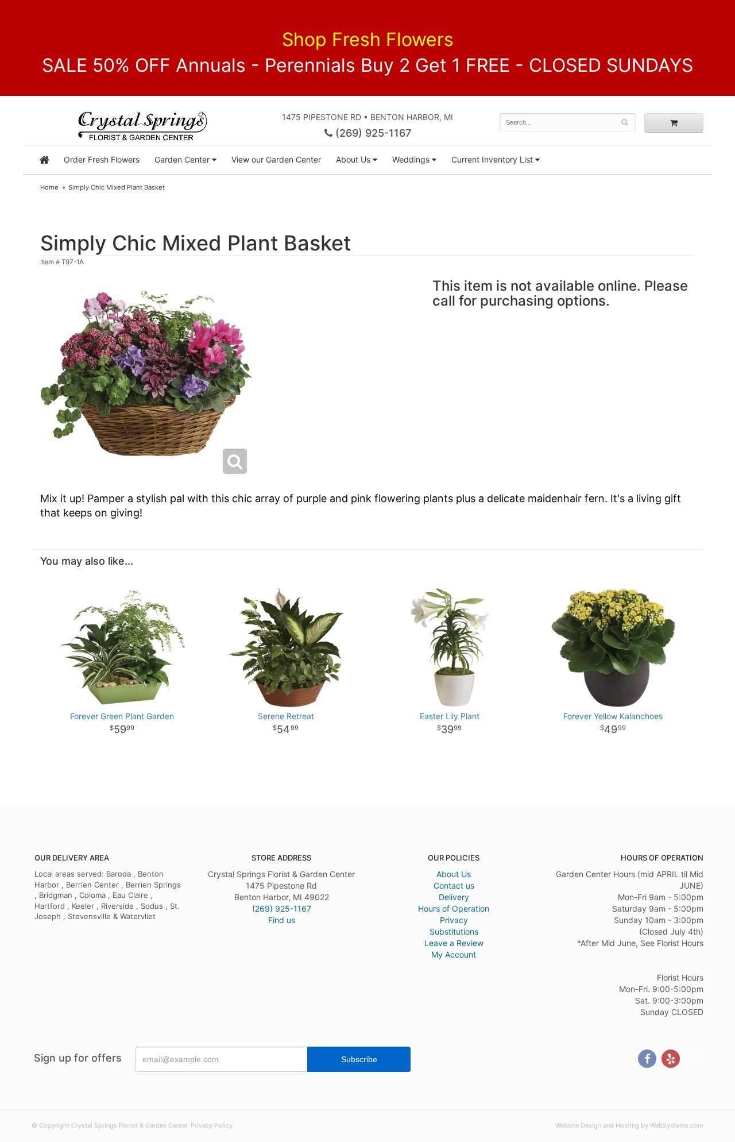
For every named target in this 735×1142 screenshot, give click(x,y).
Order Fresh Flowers (102, 159)
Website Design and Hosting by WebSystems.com (629, 1125)
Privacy (454, 920)
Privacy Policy (212, 1125)
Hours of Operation (453, 908)
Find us (281, 920)
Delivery (454, 897)
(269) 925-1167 (371, 133)
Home (49, 187)
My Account (453, 954)
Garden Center (182, 159)
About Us (453, 874)
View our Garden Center (276, 159)
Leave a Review (453, 943)
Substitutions (454, 931)
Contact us (454, 885)
